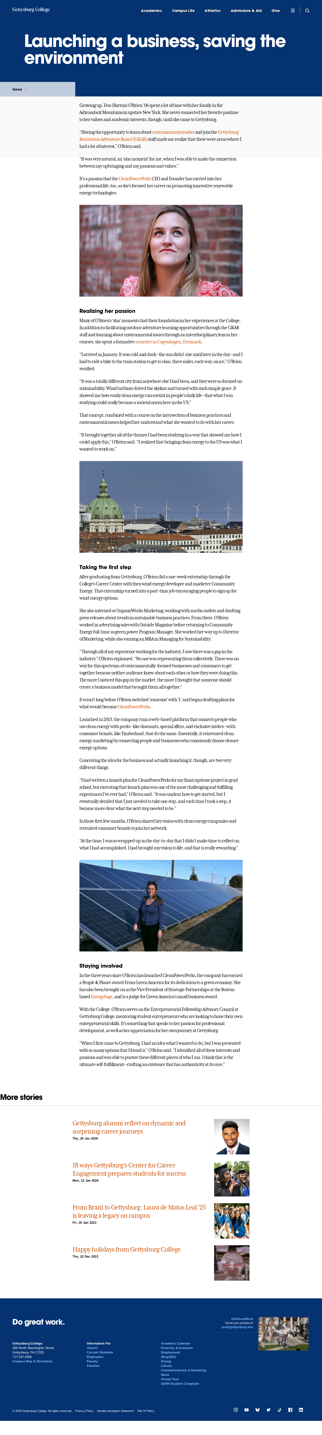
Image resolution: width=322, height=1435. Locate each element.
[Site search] (307, 10)
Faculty (92, 1361)
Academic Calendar (175, 1343)
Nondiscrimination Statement (115, 1410)
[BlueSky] (257, 1410)
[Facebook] (290, 1410)
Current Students (100, 1352)
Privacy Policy (84, 1410)
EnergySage (102, 996)
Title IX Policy (145, 1410)
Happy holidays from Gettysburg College (126, 1249)
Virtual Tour (170, 1379)
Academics (151, 11)
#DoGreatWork (242, 1318)
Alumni (92, 1348)
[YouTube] (246, 1410)
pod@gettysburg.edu (237, 1327)
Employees (95, 1357)
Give (276, 11)
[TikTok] (279, 1410)
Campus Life (183, 11)
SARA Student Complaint (180, 1383)
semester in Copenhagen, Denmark (167, 341)
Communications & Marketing (183, 1370)
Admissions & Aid (246, 11)
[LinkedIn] (301, 1410)
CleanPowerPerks (135, 178)
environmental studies (173, 132)
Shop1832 (168, 1357)
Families (93, 1366)
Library (166, 1366)
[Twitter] (268, 1410)
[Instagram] (236, 1410)
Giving (166, 1361)
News (17, 89)
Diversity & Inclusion (177, 1348)
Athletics (213, 11)
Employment (170, 1352)
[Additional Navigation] (293, 10)
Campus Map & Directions (32, 1361)
